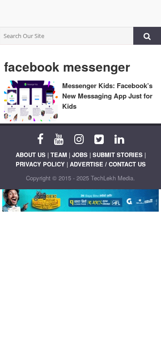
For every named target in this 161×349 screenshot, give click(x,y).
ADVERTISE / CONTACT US (108, 164)
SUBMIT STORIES (118, 154)
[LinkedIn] (119, 138)
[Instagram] (79, 138)
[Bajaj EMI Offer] (80, 200)
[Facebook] (40, 138)
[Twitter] (99, 138)
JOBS (80, 154)
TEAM (59, 154)
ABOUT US (31, 154)
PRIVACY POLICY (40, 164)
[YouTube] (59, 138)
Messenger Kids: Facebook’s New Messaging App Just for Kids (107, 96)
